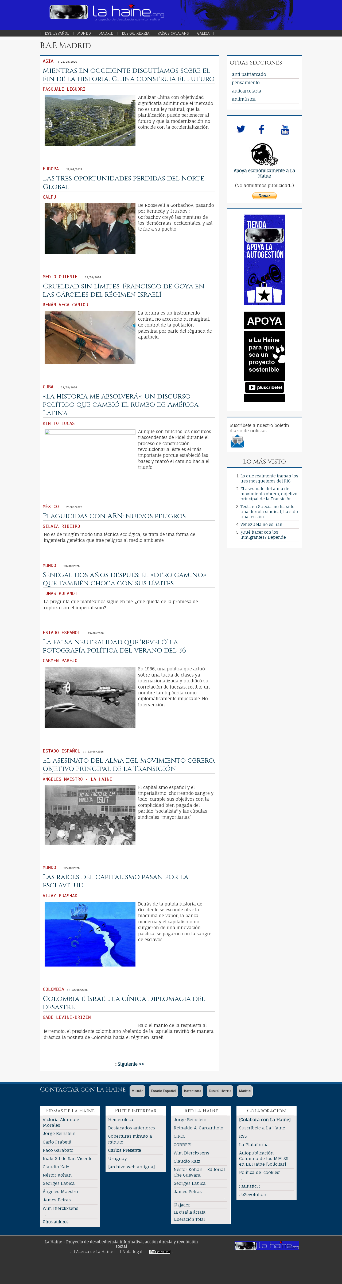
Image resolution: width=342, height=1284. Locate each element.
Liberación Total (189, 1219)
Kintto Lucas (59, 423)
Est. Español (57, 33)
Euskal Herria (135, 33)
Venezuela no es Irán (261, 524)
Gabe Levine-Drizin (67, 1017)
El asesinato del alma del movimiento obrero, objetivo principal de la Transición (129, 765)
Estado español (61, 632)
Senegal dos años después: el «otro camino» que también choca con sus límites (124, 579)
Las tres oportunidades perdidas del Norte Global (123, 182)
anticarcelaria (246, 91)
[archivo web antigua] (131, 1166)
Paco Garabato (58, 1150)
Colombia (53, 989)
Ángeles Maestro (60, 1191)
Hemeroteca (120, 1119)
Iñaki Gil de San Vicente (67, 1158)
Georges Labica (59, 1183)
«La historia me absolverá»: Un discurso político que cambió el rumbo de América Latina (121, 405)
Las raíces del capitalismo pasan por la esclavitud (115, 881)
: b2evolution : (254, 1194)
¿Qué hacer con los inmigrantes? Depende (263, 535)
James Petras (57, 1199)
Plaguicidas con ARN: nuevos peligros (114, 516)
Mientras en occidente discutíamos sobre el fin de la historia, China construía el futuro (129, 75)
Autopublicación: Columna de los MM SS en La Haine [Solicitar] (263, 1158)
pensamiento (246, 82)
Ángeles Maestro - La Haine (77, 779)
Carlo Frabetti (57, 1142)
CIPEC (179, 1136)
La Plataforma (254, 1144)
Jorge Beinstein (59, 1133)
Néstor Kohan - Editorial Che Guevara (199, 1172)
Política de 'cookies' (259, 1172)
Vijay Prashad (60, 895)
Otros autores (55, 1221)
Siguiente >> (131, 1064)
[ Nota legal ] (132, 1251)
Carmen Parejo (60, 660)
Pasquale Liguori (64, 89)
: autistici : (249, 1186)
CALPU (49, 197)
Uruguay (117, 1158)
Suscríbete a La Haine (262, 1127)
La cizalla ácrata (189, 1212)
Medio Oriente (60, 276)
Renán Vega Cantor (65, 304)
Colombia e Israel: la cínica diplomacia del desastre (124, 1003)
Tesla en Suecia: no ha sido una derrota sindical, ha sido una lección (269, 511)
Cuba (48, 386)
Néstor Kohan (57, 1175)
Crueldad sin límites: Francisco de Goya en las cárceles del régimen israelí (123, 290)
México (51, 506)
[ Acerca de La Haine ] (95, 1251)
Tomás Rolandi (60, 593)
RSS (243, 1136)
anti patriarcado (249, 74)
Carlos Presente (124, 1150)
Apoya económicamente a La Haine (264, 173)
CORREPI (183, 1144)
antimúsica (244, 99)
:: (172, 1251)
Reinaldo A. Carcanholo (198, 1127)
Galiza (203, 33)
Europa (51, 168)
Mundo (84, 33)
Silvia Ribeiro (61, 526)
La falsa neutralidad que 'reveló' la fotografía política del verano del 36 (114, 646)
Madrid (106, 33)
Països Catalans (173, 33)
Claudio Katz (56, 1166)
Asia (48, 61)
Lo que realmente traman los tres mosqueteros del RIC (269, 478)
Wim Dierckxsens (60, 1208)
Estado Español (163, 1091)
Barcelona (192, 1091)
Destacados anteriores (131, 1127)
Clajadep (182, 1205)
